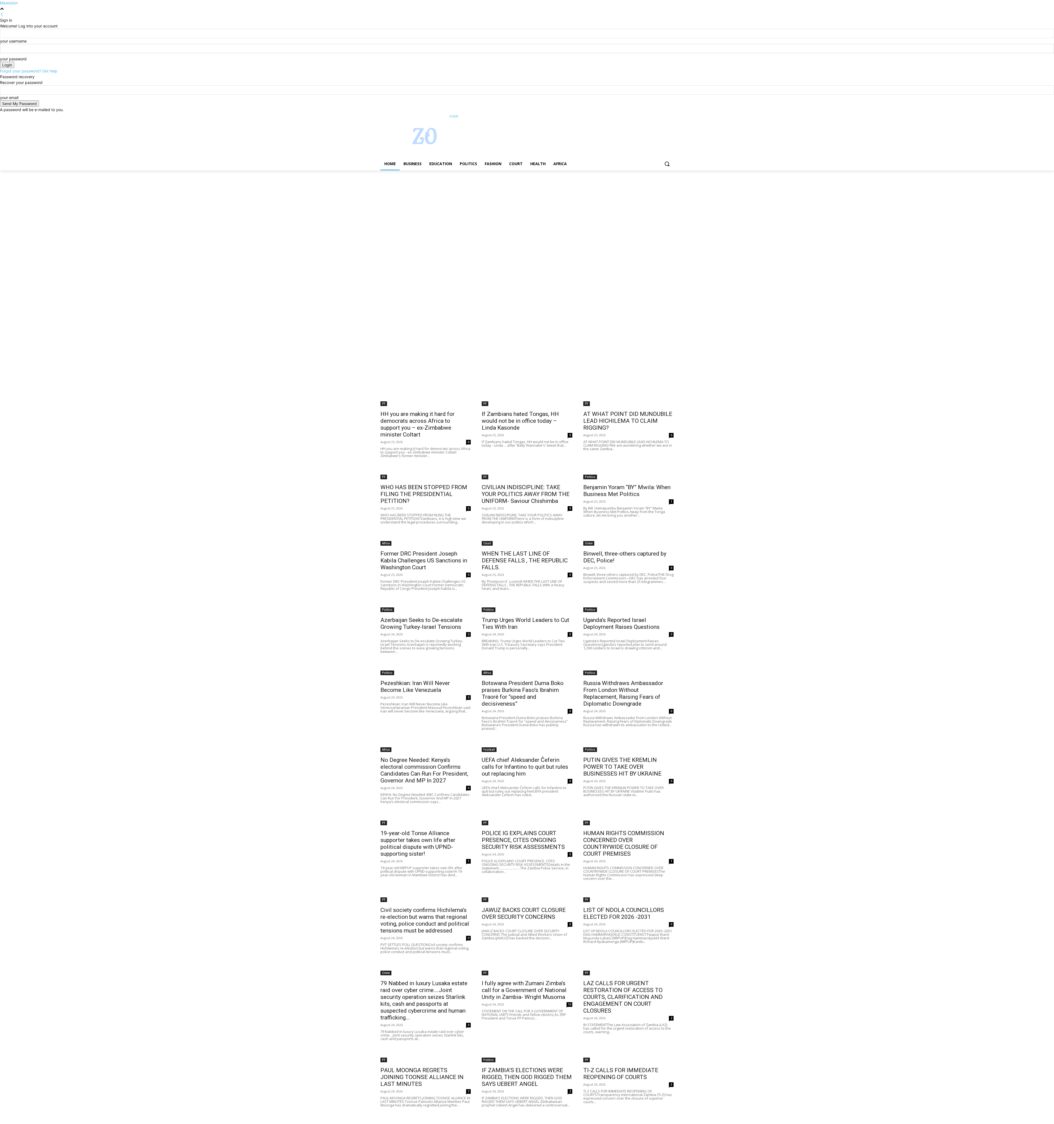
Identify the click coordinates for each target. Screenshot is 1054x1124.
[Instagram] (647, 116)
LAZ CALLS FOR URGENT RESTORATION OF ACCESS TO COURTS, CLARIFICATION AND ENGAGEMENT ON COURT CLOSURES (623, 997)
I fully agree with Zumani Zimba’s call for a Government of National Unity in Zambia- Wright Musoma (524, 990)
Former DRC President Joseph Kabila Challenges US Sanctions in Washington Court (423, 560)
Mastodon (9, 3)
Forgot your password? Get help (28, 71)
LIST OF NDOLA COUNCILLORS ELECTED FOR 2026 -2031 (623, 913)
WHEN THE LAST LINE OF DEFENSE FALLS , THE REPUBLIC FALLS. (525, 560)
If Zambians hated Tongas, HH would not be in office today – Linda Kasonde (520, 421)
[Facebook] (640, 116)
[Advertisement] (164, 211)
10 (569, 1004)
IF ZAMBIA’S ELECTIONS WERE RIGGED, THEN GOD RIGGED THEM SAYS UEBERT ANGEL (527, 1077)
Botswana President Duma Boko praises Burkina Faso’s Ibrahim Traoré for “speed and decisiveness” (523, 693)
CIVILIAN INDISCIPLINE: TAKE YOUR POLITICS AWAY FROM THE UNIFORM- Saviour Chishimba (526, 494)
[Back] (2, 14)
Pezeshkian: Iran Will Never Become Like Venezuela (415, 686)
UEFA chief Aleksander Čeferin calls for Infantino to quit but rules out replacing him (525, 767)
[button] (667, 163)
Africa (386, 543)
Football (489, 749)
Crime (589, 543)
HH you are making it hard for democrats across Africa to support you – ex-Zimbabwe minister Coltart (417, 424)
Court (487, 543)
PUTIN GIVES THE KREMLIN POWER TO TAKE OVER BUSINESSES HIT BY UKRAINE (622, 767)
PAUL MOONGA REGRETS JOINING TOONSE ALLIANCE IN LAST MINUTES (422, 1077)
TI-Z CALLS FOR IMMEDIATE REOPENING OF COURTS (620, 1073)
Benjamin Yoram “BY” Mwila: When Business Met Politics (627, 490)
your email (9, 97)
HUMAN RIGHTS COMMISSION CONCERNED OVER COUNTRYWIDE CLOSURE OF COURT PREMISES (623, 843)
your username (13, 41)
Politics (590, 477)
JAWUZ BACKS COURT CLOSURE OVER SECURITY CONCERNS (524, 913)
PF (383, 403)
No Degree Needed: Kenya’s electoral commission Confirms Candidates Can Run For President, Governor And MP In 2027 (424, 770)
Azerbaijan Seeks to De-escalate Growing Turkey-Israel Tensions (421, 623)
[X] (655, 116)
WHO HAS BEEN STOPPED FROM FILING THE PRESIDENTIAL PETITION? (423, 494)
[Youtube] (670, 116)
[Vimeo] (663, 116)
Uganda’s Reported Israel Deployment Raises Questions (621, 623)
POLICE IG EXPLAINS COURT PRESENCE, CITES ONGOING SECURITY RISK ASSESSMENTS (523, 840)
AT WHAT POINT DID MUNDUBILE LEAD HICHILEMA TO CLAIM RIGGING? (627, 421)
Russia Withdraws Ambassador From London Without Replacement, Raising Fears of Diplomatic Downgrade (623, 693)
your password (13, 59)
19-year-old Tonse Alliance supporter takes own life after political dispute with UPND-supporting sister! (417, 843)
